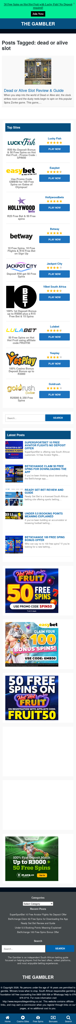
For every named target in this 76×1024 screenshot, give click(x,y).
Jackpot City (54, 264)
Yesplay (54, 353)
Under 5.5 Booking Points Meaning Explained (44, 514)
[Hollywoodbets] (21, 205)
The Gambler (38, 23)
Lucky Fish (54, 138)
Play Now (54, 149)
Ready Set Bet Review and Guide (44, 491)
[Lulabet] (21, 330)
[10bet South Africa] (21, 297)
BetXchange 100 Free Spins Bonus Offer (45, 538)
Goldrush (54, 384)
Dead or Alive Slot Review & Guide (34, 90)
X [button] (74, 3)
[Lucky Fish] (21, 142)
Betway (54, 229)
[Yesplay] (21, 359)
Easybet (55, 168)
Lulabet (54, 326)
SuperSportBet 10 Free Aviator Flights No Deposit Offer (45, 445)
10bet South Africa (54, 287)
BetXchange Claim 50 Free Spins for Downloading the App (45, 469)
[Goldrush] (21, 389)
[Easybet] (21, 171)
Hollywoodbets (54, 197)
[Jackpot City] (21, 267)
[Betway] (21, 236)
